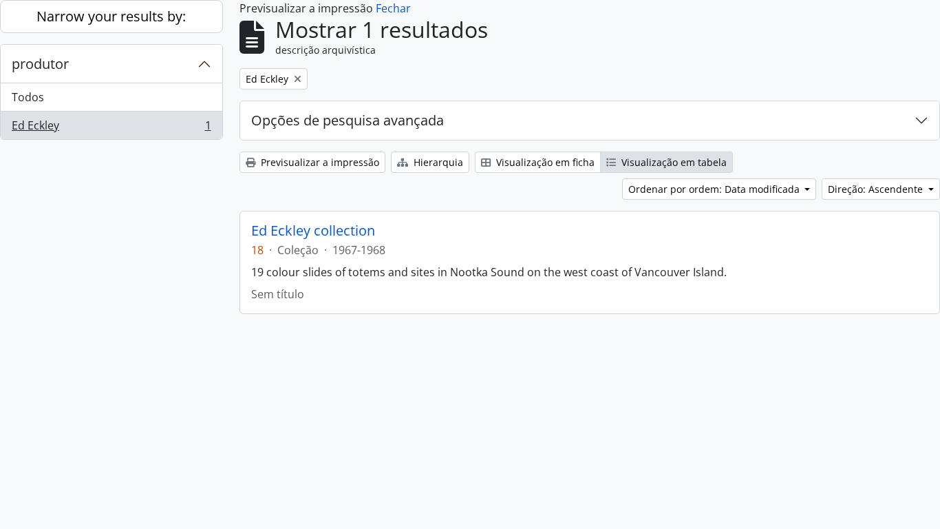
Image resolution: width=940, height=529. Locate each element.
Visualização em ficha (544, 162)
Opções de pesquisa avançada (347, 120)
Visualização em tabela (673, 162)
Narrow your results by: (111, 16)
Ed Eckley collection (313, 230)
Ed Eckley (111, 128)
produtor (40, 63)
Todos (28, 97)
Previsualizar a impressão (318, 162)
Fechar (393, 8)
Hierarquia (437, 162)
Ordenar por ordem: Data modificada (715, 189)
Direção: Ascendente (877, 189)
